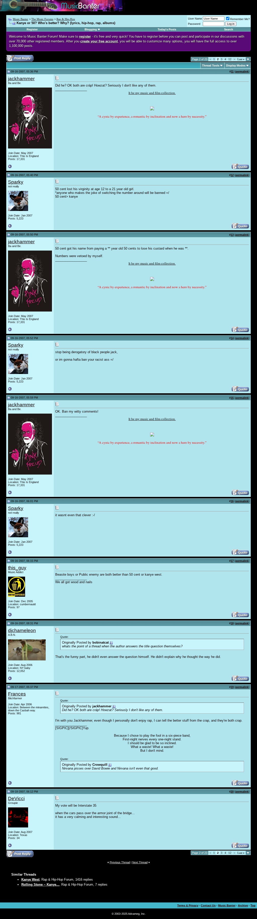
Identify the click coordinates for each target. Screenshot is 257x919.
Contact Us (208, 905)
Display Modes (235, 65)
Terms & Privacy (187, 905)
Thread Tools (210, 65)
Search (228, 29)
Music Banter (20, 19)
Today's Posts (167, 29)
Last (240, 59)
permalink (241, 71)
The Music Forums (42, 19)
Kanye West (30, 879)
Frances (17, 694)
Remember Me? (240, 19)
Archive (243, 905)
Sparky (15, 182)
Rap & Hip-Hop (65, 19)
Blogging (91, 29)
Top (252, 905)
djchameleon (22, 630)
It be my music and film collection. (152, 93)
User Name (195, 18)
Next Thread (140, 862)
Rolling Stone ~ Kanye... (40, 884)
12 (229, 59)
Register (32, 29)
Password (194, 23)
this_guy (17, 567)
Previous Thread (120, 862)
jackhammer (21, 78)
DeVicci (16, 798)
